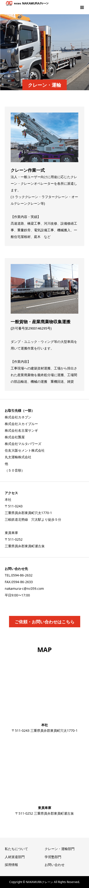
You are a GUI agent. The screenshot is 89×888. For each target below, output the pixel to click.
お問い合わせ (55, 864)
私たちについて (16, 848)
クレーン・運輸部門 (60, 848)
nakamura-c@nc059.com (24, 588)
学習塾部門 (53, 857)
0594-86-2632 (22, 575)
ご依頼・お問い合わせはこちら (45, 621)
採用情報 (11, 864)
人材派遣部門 (15, 857)
